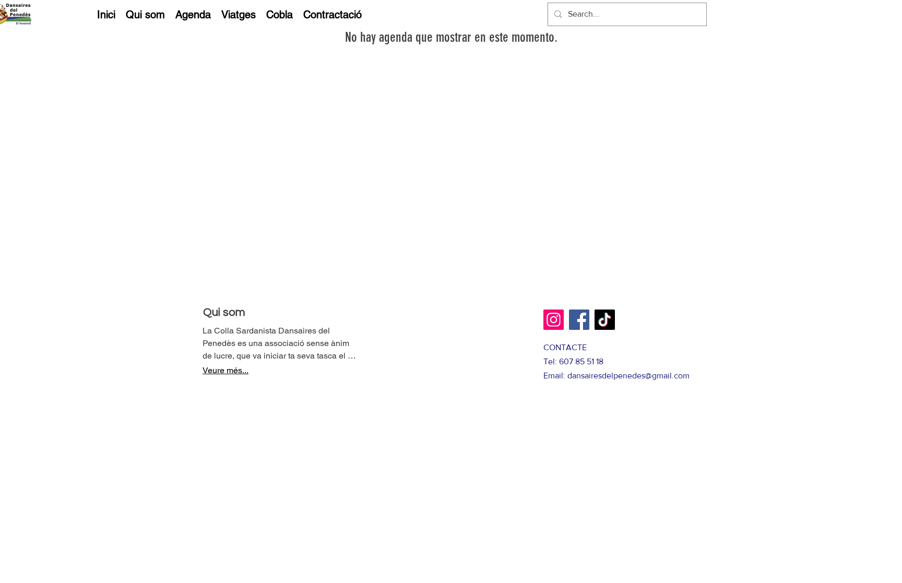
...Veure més (225, 370)
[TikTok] (605, 320)
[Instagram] (553, 320)
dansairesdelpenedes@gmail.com (628, 375)
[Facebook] (579, 320)
